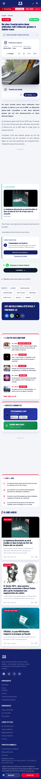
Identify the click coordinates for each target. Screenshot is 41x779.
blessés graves (25, 288)
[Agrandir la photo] (20, 72)
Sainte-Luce (7, 297)
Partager (11, 53)
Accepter (30, 775)
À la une (10, 15)
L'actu (4, 688)
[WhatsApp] (12, 316)
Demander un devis (8, 758)
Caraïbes (5, 690)
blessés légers (7, 292)
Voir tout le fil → (11, 396)
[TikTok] (9, 674)
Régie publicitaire (7, 732)
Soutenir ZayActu (7, 736)
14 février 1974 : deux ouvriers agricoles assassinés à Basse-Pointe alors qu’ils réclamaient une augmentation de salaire (19, 589)
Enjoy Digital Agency (8, 762)
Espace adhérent (7, 729)
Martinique (32, 292)
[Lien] (22, 316)
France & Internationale (9, 696)
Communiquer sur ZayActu (10, 749)
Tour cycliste (6, 716)
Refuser (11, 775)
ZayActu (28, 297)
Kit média (5, 755)
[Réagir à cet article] (19, 53)
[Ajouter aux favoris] (24, 53)
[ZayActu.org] (20, 3)
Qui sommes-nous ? (8, 726)
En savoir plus (30, 771)
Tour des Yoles (6, 713)
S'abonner (35, 19)
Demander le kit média (20, 256)
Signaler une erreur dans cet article (16, 279)
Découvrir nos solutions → (20, 252)
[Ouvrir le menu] (4, 3)
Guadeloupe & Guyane (9, 700)
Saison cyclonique (7, 710)
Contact (4, 739)
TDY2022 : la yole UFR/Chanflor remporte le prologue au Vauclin (16, 632)
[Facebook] (7, 316)
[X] (17, 316)
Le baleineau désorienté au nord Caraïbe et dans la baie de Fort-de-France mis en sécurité (18, 542)
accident (13, 288)
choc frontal (21, 292)
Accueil (4, 15)
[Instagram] (14, 674)
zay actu (18, 297)
